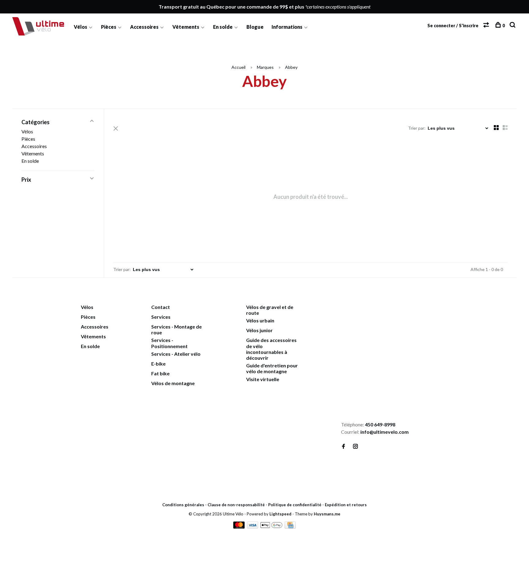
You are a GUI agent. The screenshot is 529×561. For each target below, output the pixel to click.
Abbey (291, 67)
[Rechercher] (513, 25)
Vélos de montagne (173, 383)
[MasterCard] (239, 526)
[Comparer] (486, 25)
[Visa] (253, 526)
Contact (160, 307)
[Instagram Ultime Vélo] (355, 446)
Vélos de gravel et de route (269, 310)
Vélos (80, 27)
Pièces (108, 27)
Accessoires (144, 27)
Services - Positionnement (169, 343)
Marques (265, 67)
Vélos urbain (260, 320)
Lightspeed (280, 513)
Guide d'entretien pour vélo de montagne (272, 368)
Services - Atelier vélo (176, 354)
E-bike (158, 363)
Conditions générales (183, 504)
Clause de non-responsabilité (236, 504)
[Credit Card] (290, 526)
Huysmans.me (327, 513)
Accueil (238, 67)
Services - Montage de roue (176, 329)
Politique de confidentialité (294, 504)
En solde (223, 27)
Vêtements (185, 27)
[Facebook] (343, 446)
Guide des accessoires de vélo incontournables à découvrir (271, 349)
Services (161, 317)
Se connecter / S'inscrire (452, 25)
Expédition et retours (346, 504)
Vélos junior (259, 330)
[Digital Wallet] (272, 526)
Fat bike (160, 373)
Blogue (255, 27)
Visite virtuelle (262, 379)
